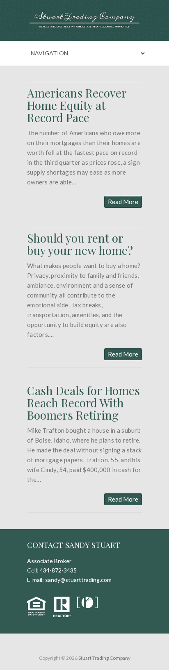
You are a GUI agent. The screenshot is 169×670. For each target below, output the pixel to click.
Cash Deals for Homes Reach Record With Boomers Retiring (83, 402)
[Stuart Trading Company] (84, 20)
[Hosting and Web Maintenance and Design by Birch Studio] (89, 601)
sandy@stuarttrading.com (78, 579)
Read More (123, 201)
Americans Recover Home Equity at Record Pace (76, 105)
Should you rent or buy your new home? (80, 244)
